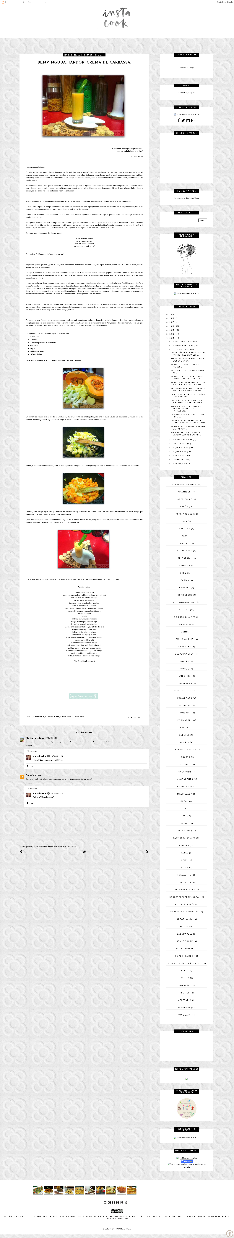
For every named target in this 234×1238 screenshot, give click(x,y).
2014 (171, 334)
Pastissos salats (184, 838)
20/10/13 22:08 (57, 794)
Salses (184, 927)
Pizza (184, 868)
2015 (171, 330)
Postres (184, 882)
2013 (171, 338)
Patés (184, 853)
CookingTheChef (184, 602)
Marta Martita (39, 756)
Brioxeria (184, 558)
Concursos (184, 595)
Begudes (184, 529)
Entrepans (185, 684)
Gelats (184, 742)
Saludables (184, 934)
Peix (184, 860)
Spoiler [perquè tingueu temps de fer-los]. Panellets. (186, 409)
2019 (171, 314)
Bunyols (184, 566)
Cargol (185, 573)
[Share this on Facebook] (128, 718)
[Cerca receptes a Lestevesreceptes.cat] (186, 1158)
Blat (185, 536)
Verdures (79, 717)
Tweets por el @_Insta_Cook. (186, 198)
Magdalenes (184, 779)
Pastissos (184, 831)
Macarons (185, 772)
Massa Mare (185, 787)
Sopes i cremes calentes (184, 963)
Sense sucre (185, 941)
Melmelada (184, 794)
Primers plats (52, 717)
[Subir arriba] (229, 1233)
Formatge (184, 720)
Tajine (185, 978)
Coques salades (184, 617)
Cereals (184, 588)
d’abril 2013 (179, 460)
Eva (27, 775)
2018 (171, 318)
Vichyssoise (111, 323)
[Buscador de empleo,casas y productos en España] (187, 1166)
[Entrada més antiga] (147, 852)
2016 (171, 326)
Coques (184, 610)
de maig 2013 (179, 456)
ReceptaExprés (184, 905)
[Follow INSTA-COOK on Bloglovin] (186, 258)
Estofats (185, 706)
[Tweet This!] (131, 718)
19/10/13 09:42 (36, 775)
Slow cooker (185, 949)
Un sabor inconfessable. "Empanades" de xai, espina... (189, 422)
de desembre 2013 (182, 342)
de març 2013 (179, 464)
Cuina (185, 632)
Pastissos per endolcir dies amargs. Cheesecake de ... (188, 390)
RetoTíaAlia (185, 919)
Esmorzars (184, 698)
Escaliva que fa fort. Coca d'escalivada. (187, 360)
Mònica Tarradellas (35, 738)
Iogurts (185, 757)
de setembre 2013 (182, 440)
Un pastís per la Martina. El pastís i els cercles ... (188, 354)
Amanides (184, 492)
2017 (171, 322)
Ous (184, 809)
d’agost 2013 (179, 444)
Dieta (184, 662)
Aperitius (39, 717)
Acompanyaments (184, 485)
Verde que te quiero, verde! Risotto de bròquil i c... (188, 378)
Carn (184, 580)
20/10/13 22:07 (57, 756)
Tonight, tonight (113, 579)
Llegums (184, 765)
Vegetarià (184, 1000)
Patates (184, 846)
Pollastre (184, 875)
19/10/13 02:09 (51, 738)
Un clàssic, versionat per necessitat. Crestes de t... (187, 402)
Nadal (184, 801)
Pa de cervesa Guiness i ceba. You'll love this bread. (188, 384)
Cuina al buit (185, 639)
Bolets (184, 544)
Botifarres (184, 551)
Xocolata (184, 1015)
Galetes (184, 735)
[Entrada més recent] (21, 852)
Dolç (183, 669)
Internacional (184, 750)
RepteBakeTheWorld (184, 912)
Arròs (184, 507)
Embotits (184, 676)
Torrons (185, 986)
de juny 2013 (179, 452)
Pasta (184, 824)
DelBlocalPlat (185, 654)
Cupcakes (184, 647)
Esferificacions (185, 691)
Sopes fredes (67, 717)
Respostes (32, 751)
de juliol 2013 (180, 448)
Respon (29, 746)
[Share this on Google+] (135, 718)
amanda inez (123, 1229)
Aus (184, 521)
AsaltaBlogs (184, 514)
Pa (184, 816)
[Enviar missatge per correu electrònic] (139, 718)
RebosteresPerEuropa (184, 897)
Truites (185, 993)
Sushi (184, 971)
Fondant (185, 713)
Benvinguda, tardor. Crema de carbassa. (188, 395)
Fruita (184, 728)
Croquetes (184, 625)
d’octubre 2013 (180, 350)
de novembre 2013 (182, 346)
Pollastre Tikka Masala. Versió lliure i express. (186, 434)
